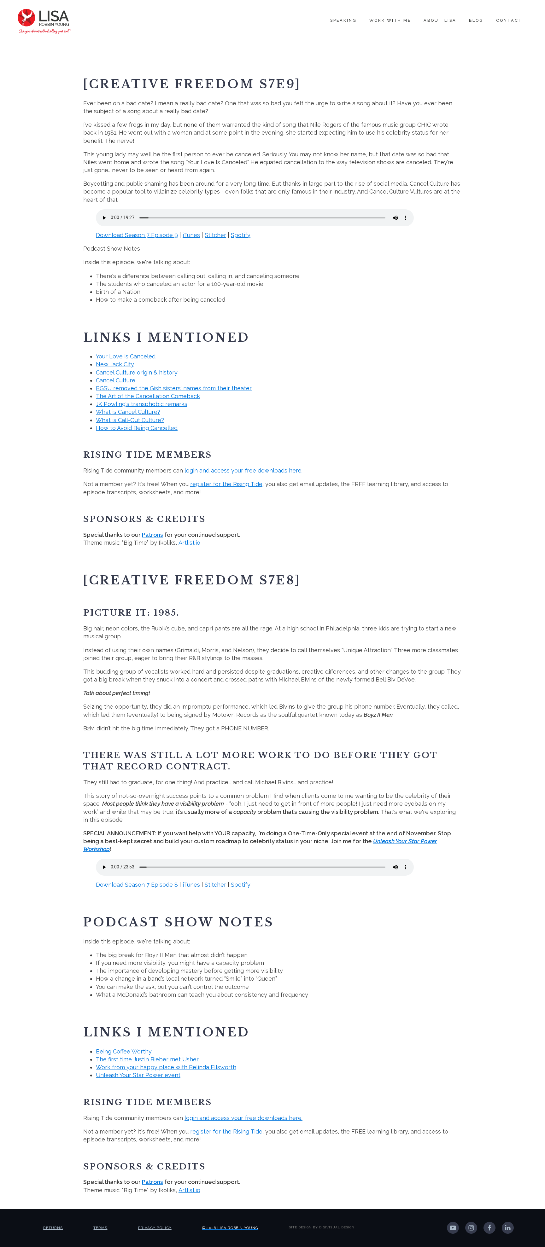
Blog (476, 20)
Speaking (343, 20)
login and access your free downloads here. (243, 470)
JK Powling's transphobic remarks (141, 404)
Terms (100, 1228)
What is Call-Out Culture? (130, 420)
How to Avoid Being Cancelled (137, 428)
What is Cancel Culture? (128, 412)
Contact (509, 20)
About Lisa (440, 20)
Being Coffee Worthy (124, 1051)
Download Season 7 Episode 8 (137, 884)
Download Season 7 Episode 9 (137, 235)
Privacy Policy (155, 1228)
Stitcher (215, 235)
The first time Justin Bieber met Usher (147, 1059)
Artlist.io (189, 542)
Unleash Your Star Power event (138, 1075)
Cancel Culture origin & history (137, 372)
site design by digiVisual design (322, 1227)
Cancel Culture (115, 380)
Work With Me (390, 20)
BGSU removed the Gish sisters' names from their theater (174, 388)
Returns (53, 1228)
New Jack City (115, 364)
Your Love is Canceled (125, 356)
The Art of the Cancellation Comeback (148, 396)
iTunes (191, 235)
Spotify (240, 235)
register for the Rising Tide (226, 484)
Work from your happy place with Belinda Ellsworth (166, 1067)
